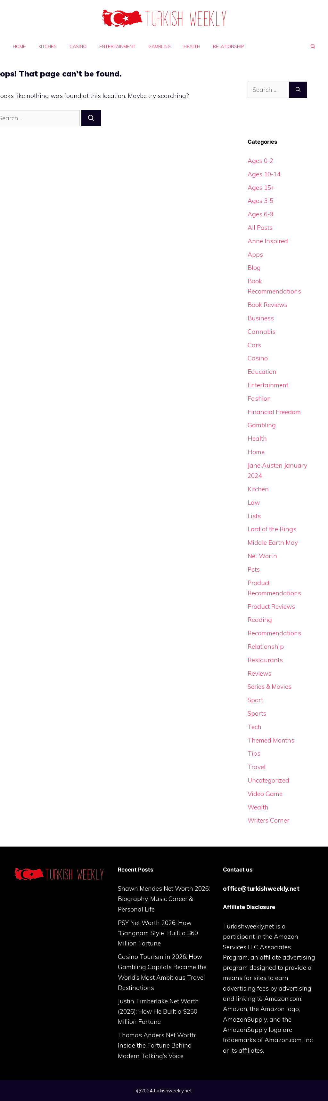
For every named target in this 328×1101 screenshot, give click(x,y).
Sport (255, 700)
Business (261, 318)
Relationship (228, 46)
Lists (254, 516)
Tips (254, 753)
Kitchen (47, 46)
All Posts (260, 227)
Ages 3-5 (260, 201)
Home (19, 46)
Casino (78, 46)
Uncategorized (268, 780)
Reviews (259, 673)
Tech (254, 727)
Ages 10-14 (264, 174)
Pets (254, 569)
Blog (254, 267)
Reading (260, 619)
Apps (255, 254)
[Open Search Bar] (313, 46)
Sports (257, 713)
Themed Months (271, 740)
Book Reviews (267, 305)
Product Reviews (271, 606)
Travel (257, 767)
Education (262, 371)
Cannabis (261, 331)
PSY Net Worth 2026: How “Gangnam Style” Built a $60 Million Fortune (158, 933)
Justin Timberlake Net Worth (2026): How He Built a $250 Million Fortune (158, 1011)
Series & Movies (269, 686)
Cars (254, 345)
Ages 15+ (261, 187)
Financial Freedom (274, 412)
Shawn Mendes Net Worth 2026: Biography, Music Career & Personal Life (164, 899)
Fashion (259, 398)
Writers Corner (268, 820)
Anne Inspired (268, 241)
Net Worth (262, 556)
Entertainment (117, 46)
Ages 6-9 (260, 214)
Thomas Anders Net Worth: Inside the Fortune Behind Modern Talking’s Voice (157, 1045)
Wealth (258, 807)
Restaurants (265, 660)
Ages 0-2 (260, 161)
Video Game (265, 794)
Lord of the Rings (272, 529)
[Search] (91, 118)
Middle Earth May (273, 542)
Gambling (159, 46)
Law (254, 502)
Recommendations (274, 633)
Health (192, 46)
